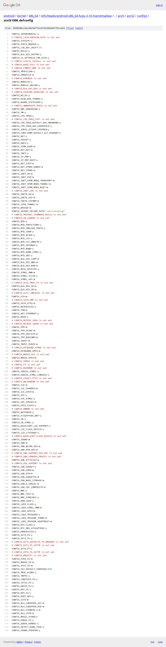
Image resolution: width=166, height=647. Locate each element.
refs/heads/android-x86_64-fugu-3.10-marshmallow (76, 16)
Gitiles (19, 641)
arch (121, 16)
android (9, 16)
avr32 (130, 16)
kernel (21, 16)
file (70, 28)
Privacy (28, 641)
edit (79, 28)
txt (152, 641)
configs (142, 16)
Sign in (159, 5)
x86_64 (33, 16)
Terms (37, 641)
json (160, 641)
